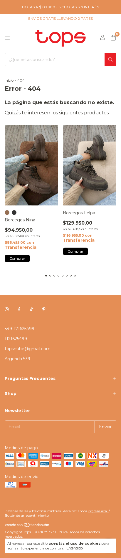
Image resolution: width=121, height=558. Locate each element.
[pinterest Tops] (44, 309)
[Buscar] (110, 59)
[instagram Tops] (7, 309)
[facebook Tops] (19, 309)
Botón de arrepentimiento (27, 515)
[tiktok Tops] (31, 309)
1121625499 (16, 338)
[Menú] (7, 38)
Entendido (74, 548)
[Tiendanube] (27, 526)
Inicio (9, 80)
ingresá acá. (98, 511)
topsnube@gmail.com (28, 348)
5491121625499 (19, 328)
